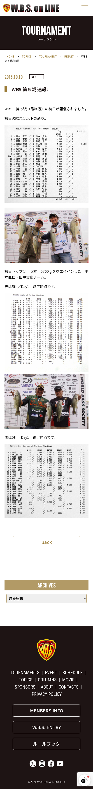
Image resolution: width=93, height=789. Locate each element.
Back (46, 542)
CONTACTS (69, 687)
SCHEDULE (72, 672)
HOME (10, 56)
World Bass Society (31, 8)
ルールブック (46, 743)
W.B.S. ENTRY (46, 727)
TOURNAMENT (48, 56)
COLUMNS (47, 680)
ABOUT (47, 687)
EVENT (51, 672)
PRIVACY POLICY (47, 694)
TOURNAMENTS (25, 672)
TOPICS (26, 56)
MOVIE (68, 680)
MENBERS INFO (46, 710)
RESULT (69, 56)
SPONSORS (25, 687)
